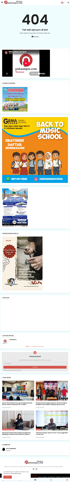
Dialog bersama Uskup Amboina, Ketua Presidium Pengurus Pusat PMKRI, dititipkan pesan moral (51, 403)
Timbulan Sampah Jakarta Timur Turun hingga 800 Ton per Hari (52, 433)
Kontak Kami (51, 477)
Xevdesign (34, 476)
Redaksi (45, 477)
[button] (68, 2)
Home (40, 477)
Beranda (36, 37)
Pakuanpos (12, 339)
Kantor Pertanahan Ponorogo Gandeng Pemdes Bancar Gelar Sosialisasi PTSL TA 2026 (17, 403)
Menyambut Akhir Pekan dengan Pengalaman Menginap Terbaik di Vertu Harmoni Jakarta (16, 433)
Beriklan (58, 477)
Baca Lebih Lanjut (16, 473)
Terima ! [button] (7, 477)
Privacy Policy (66, 477)
